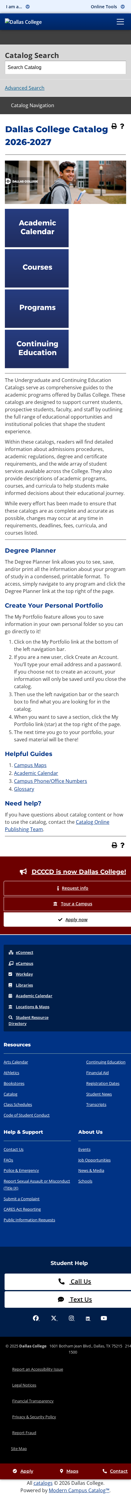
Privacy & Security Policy (34, 1416)
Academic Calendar (36, 773)
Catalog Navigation (32, 105)
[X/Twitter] (54, 1318)
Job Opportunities (94, 1160)
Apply (26, 1471)
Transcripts (96, 1104)
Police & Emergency (21, 1170)
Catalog (10, 1094)
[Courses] (37, 285)
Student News (99, 1094)
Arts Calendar (16, 1062)
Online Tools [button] (104, 6)
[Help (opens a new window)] (122, 126)
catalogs (43, 1483)
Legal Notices (24, 1385)
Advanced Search (24, 88)
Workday (24, 974)
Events (84, 1149)
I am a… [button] (14, 6)
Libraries (24, 985)
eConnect (24, 952)
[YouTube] (104, 1318)
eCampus (24, 963)
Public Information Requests (29, 1220)
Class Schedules (18, 1104)
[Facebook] (36, 1318)
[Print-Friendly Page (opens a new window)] (114, 126)
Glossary (24, 789)
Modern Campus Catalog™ (79, 1490)
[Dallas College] (23, 21)
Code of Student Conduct (27, 1115)
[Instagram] (72, 1318)
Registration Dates (102, 1083)
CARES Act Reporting (22, 1209)
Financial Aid (97, 1072)
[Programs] (37, 326)
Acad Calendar (34, 995)
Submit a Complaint (22, 1198)
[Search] (119, 67)
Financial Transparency (33, 1401)
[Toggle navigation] (120, 21)
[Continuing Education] (37, 366)
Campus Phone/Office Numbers (50, 781)
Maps (72, 1471)
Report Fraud (24, 1432)
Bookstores (14, 1083)
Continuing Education (106, 1062)
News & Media (91, 1170)
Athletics (11, 1072)
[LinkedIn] (88, 1318)
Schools (85, 1181)
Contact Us (13, 1149)
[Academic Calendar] (37, 245)
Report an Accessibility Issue (37, 1369)
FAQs (8, 1160)
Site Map (19, 1448)
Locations (32, 1006)
